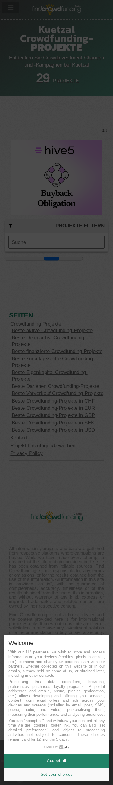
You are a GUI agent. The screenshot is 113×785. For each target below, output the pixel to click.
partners (41, 652)
